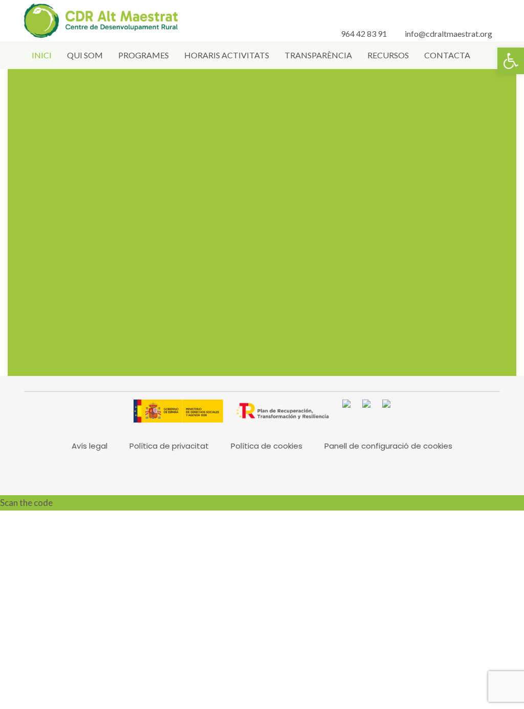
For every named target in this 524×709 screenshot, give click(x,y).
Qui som (85, 55)
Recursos (388, 55)
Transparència (318, 55)
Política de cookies (266, 445)
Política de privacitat (169, 445)
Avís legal (89, 445)
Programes (143, 55)
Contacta (447, 55)
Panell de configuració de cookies (388, 445)
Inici (42, 55)
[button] (510, 61)
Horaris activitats (226, 55)
